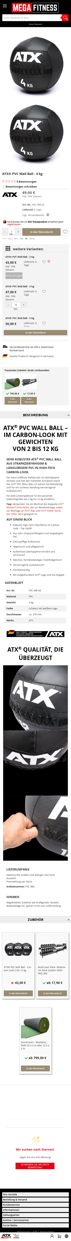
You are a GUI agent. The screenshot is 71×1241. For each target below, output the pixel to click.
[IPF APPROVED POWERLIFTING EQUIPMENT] (17, 1237)
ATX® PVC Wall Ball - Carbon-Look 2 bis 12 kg (18, 969)
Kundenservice (11, 1204)
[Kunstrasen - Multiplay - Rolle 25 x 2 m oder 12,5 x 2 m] (12, 388)
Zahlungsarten (11, 1215)
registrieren (13, 224)
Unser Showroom (35, 24)
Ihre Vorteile (10, 1194)
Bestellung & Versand (15, 1199)
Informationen (11, 1209)
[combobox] (35, 17)
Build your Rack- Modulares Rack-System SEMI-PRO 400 (52, 970)
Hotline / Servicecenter (16, 1220)
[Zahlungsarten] (19, 239)
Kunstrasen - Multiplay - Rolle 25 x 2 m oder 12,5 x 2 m (35, 1045)
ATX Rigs (30, 510)
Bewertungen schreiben (21, 186)
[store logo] (35, 7)
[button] (65, 231)
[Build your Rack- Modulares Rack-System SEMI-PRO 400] (29, 388)
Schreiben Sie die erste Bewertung (35, 1166)
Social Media (10, 1225)
